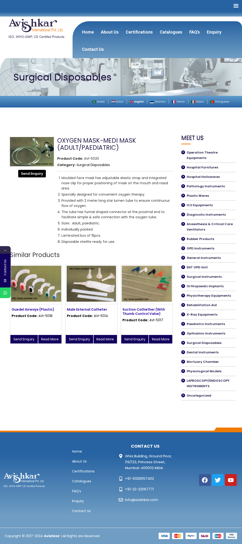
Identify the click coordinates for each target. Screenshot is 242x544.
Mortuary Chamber (203, 362)
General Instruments (204, 258)
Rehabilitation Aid (202, 305)
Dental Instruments (203, 352)
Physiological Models (204, 371)
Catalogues (171, 32)
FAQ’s (194, 32)
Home (88, 32)
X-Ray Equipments (202, 314)
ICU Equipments (200, 205)
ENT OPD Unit (197, 267)
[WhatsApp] (5, 292)
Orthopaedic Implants (205, 286)
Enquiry (214, 32)
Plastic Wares (198, 195)
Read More (50, 339)
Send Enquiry (32, 173)
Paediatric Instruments (206, 324)
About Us (110, 32)
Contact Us (93, 49)
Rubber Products (200, 239)
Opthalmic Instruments (206, 333)
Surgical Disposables (93, 165)
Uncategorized (199, 395)
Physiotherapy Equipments (209, 295)
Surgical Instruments (204, 276)
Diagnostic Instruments (206, 214)
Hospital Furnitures (202, 167)
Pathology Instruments (206, 186)
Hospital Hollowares (203, 177)
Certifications (139, 32)
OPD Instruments (200, 248)
